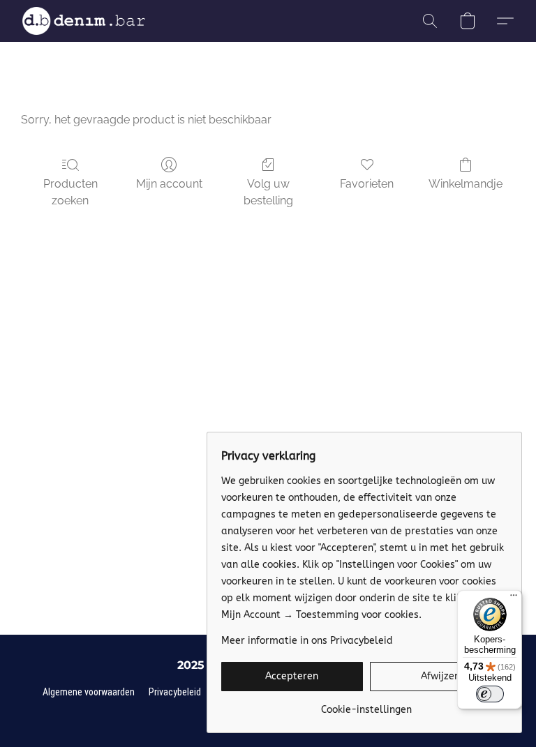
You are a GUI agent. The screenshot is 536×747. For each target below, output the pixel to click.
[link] (366, 704)
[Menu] (513, 598)
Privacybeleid (175, 691)
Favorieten (367, 183)
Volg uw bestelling (268, 192)
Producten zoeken (70, 192)
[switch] (490, 694)
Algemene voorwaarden (89, 691)
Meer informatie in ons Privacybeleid (307, 641)
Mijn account (169, 183)
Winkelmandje (465, 183)
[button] (83, 21)
